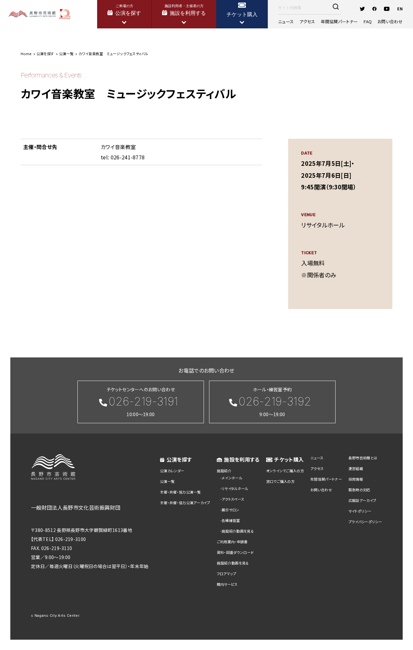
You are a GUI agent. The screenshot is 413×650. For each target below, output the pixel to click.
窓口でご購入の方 (280, 481)
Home (26, 53)
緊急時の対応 (359, 489)
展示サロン (230, 509)
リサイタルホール (235, 488)
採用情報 (355, 479)
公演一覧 (167, 481)
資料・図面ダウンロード (235, 552)
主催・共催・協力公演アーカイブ (185, 502)
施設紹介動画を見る (238, 531)
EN (400, 8)
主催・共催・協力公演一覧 (180, 492)
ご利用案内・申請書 (232, 541)
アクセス (307, 21)
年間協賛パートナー (339, 21)
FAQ (368, 21)
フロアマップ (227, 573)
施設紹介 (224, 470)
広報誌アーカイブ (362, 500)
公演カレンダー (172, 470)
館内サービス (227, 584)
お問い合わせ (390, 21)
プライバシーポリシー (365, 521)
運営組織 (355, 468)
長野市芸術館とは (363, 457)
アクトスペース (233, 499)
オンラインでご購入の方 (285, 470)
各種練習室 (231, 520)
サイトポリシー (359, 511)
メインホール (232, 477)
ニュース (286, 21)
